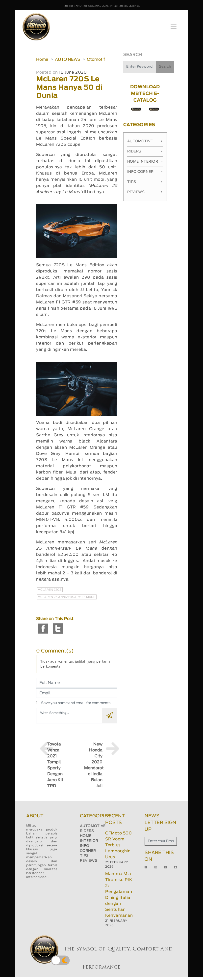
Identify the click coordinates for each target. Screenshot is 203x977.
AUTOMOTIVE (93, 826)
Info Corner (145, 172)
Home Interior (145, 161)
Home (42, 59)
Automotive (145, 141)
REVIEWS (89, 860)
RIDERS (87, 831)
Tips (145, 182)
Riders (145, 151)
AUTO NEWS (67, 59)
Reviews (145, 192)
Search (165, 66)
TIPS (84, 856)
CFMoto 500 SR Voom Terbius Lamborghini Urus (118, 845)
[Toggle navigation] (173, 27)
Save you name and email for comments (76, 703)
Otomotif (96, 59)
